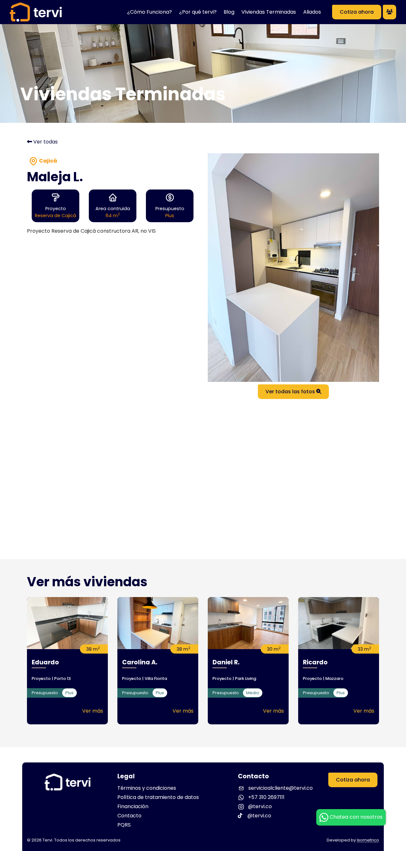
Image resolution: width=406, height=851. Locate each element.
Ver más (92, 711)
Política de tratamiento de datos (158, 797)
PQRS (124, 824)
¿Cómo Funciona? (149, 12)
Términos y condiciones (146, 788)
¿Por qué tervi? (198, 12)
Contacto (129, 815)
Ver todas (45, 141)
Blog (229, 12)
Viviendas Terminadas (268, 12)
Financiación (132, 806)
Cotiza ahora (357, 12)
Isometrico (368, 840)
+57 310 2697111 (266, 797)
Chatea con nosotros (355, 817)
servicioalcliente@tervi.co (280, 788)
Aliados (312, 12)
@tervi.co (259, 806)
